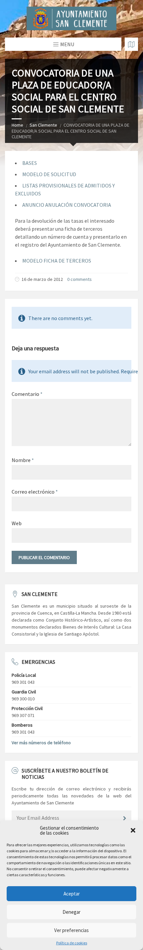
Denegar (71, 912)
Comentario (27, 394)
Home (17, 125)
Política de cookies (71, 943)
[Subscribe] (125, 818)
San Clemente (43, 125)
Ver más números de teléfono (41, 743)
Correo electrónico (35, 491)
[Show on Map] (131, 44)
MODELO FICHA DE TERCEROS (56, 260)
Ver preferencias (71, 930)
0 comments (79, 279)
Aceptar (72, 894)
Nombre (23, 460)
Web (17, 523)
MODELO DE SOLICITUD (49, 174)
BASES (29, 163)
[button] (133, 830)
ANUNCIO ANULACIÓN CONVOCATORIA (66, 204)
